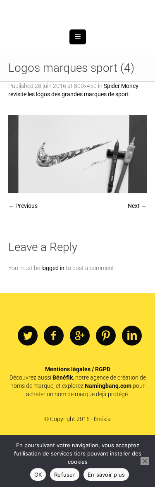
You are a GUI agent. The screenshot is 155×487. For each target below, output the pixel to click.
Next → (137, 248)
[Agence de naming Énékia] (77, 32)
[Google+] (79, 378)
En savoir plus (106, 474)
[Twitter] (27, 378)
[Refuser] (145, 461)
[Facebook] (53, 378)
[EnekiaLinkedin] (132, 378)
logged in (52, 310)
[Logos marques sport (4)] (77, 197)
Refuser (64, 474)
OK (38, 474)
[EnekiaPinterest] (105, 378)
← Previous (23, 248)
